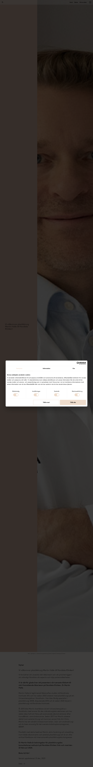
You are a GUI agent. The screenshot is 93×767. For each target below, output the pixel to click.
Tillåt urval (46, 402)
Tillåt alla (73, 402)
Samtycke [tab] (19, 368)
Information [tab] (46, 368)
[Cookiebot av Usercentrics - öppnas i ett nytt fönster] (78, 363)
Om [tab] (74, 368)
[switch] (36, 394)
